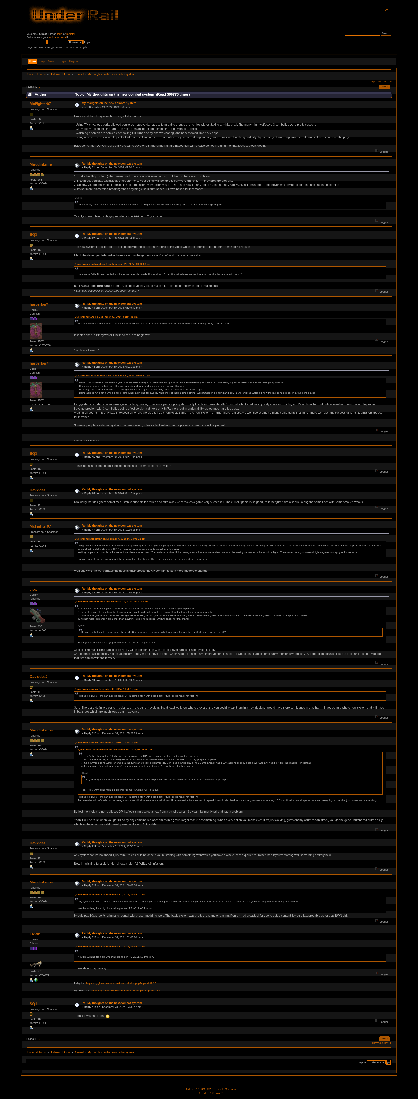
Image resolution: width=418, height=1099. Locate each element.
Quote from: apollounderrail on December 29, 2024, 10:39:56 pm (112, 264)
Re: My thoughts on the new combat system (112, 163)
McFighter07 (40, 104)
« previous (377, 81)
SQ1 (33, 234)
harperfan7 (39, 304)
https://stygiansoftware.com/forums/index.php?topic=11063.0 (126, 990)
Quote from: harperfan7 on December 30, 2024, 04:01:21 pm (110, 538)
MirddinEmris (41, 164)
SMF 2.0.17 (192, 1089)
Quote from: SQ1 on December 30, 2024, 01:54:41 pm (106, 316)
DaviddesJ (38, 490)
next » (388, 81)
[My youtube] (36, 980)
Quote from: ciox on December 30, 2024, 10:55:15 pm (106, 689)
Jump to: (361, 1062)
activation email (58, 37)
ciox (33, 589)
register (70, 33)
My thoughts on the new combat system (109, 103)
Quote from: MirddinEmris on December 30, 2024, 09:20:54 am (111, 601)
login (59, 33)
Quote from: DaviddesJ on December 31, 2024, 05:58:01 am (110, 894)
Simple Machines (226, 1089)
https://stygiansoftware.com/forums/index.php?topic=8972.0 (121, 983)
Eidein (35, 934)
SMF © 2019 (208, 1089)
